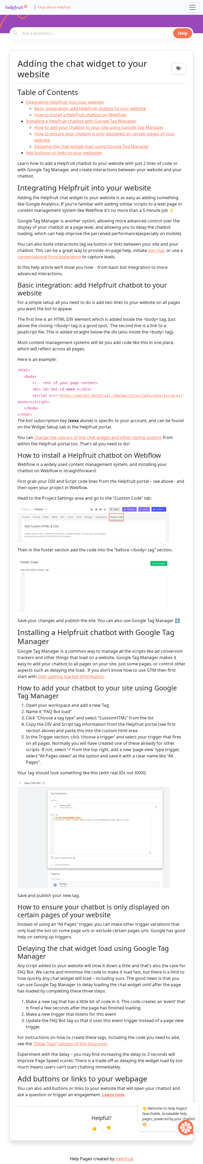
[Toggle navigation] (192, 7)
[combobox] (101, 33)
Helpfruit (124, 1159)
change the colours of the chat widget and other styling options (98, 437)
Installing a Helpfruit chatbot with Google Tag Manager (81, 121)
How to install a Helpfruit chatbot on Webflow (80, 115)
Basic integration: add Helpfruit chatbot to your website (90, 108)
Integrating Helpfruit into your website (65, 102)
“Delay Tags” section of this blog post (70, 1044)
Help (182, 33)
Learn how (113, 1095)
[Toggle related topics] (179, 68)
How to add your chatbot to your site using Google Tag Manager (99, 127)
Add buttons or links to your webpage (64, 153)
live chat (156, 250)
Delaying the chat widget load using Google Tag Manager (91, 146)
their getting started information (71, 676)
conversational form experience (49, 257)
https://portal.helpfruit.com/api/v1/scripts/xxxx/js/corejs (121, 395)
